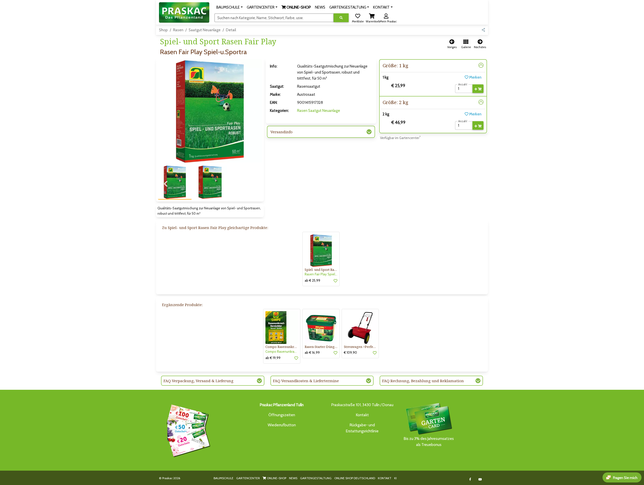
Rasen (178, 30)
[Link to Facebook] (470, 479)
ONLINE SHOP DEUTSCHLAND (354, 478)
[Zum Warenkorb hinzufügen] (478, 88)
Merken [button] (474, 77)
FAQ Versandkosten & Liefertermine (306, 380)
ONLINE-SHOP (276, 478)
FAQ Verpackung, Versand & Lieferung (198, 380)
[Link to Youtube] (480, 479)
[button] (229, 7)
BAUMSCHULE (223, 478)
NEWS (293, 478)
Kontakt (362, 415)
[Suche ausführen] (341, 17)
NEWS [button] (320, 7)
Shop (163, 30)
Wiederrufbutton (282, 425)
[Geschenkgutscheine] (187, 430)
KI (395, 478)
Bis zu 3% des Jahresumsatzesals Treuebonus (429, 441)
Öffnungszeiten (281, 415)
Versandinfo (281, 131)
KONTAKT (384, 478)
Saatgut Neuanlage (205, 30)
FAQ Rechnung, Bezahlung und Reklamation (423, 380)
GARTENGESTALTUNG (316, 478)
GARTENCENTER (248, 478)
